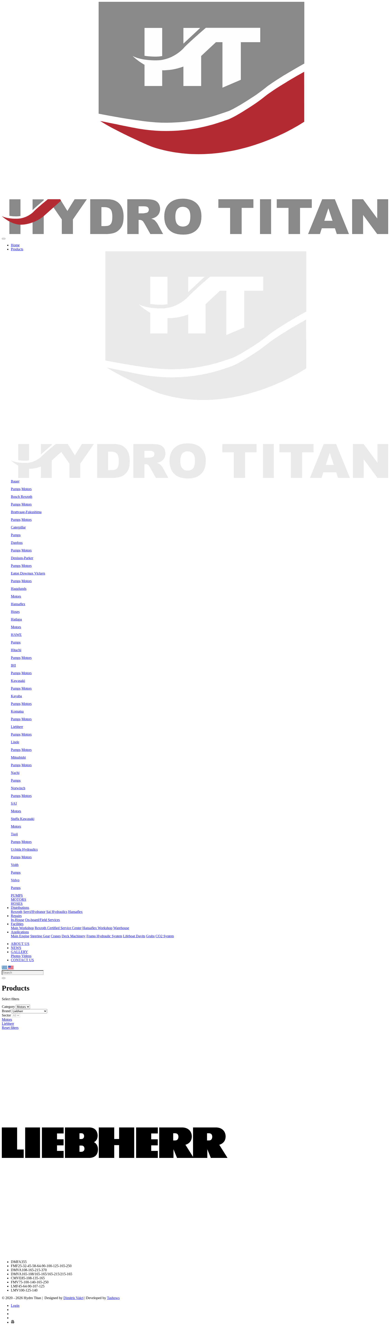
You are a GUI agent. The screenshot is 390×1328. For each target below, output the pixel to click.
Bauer (15, 481)
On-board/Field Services (42, 920)
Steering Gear (40, 936)
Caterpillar (18, 527)
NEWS (16, 948)
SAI (14, 803)
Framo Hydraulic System (104, 936)
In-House (17, 920)
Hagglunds (18, 589)
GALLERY (19, 952)
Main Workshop (22, 928)
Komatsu (17, 711)
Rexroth (16, 912)
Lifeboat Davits (134, 936)
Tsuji (14, 834)
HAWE (16, 635)
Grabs (150, 936)
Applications (20, 932)
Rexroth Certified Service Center (58, 928)
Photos (16, 956)
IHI (13, 665)
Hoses (15, 612)
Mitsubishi (18, 757)
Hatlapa (16, 619)
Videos (26, 956)
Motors (26, 489)
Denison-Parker (22, 558)
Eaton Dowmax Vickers (28, 573)
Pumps (16, 489)
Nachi (15, 773)
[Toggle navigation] (3, 238)
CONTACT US (22, 960)
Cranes (56, 936)
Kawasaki (18, 681)
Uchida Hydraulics (24, 849)
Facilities (17, 924)
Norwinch (18, 788)
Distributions (20, 908)
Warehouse (121, 928)
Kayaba (16, 696)
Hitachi (16, 650)
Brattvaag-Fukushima (26, 512)
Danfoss (17, 543)
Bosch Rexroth (21, 497)
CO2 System (165, 936)
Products (17, 249)
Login (15, 1305)
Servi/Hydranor (34, 912)
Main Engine (20, 936)
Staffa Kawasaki (22, 819)
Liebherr (17, 727)
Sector (6, 1015)
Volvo (15, 880)
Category (8, 1007)
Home (15, 245)
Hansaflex (18, 604)
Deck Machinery (74, 936)
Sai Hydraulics (56, 912)
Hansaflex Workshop (97, 928)
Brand (6, 1011)
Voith (15, 865)
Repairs (16, 916)
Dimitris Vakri (73, 1298)
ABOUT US (20, 944)
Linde (15, 742)
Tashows (113, 1298)
